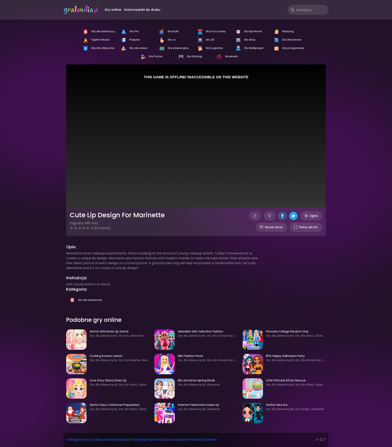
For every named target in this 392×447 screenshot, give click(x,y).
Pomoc (196, 439)
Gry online (113, 9)
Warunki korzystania (112, 439)
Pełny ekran (308, 227)
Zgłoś (314, 215)
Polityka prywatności (147, 439)
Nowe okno (274, 227)
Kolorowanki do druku (142, 9)
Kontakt (210, 439)
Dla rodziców (177, 439)
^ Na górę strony (79, 439)
